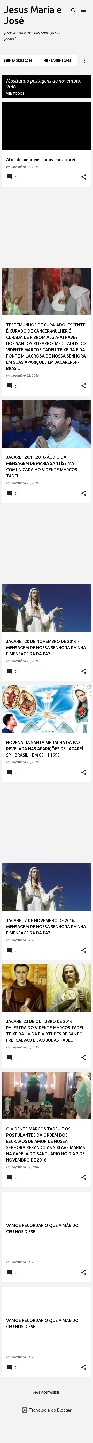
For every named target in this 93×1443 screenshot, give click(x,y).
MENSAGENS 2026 (18, 60)
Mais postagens (46, 1392)
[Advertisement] (46, 227)
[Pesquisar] (73, 10)
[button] (84, 177)
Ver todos (15, 93)
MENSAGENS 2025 (57, 60)
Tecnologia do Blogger (50, 1410)
